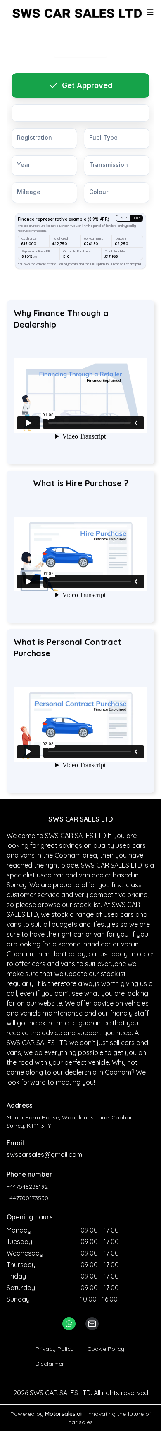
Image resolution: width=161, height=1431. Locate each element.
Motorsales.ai (63, 1413)
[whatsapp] (69, 1323)
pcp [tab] (123, 218)
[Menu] (150, 12)
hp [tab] (137, 218)
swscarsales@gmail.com (44, 1154)
